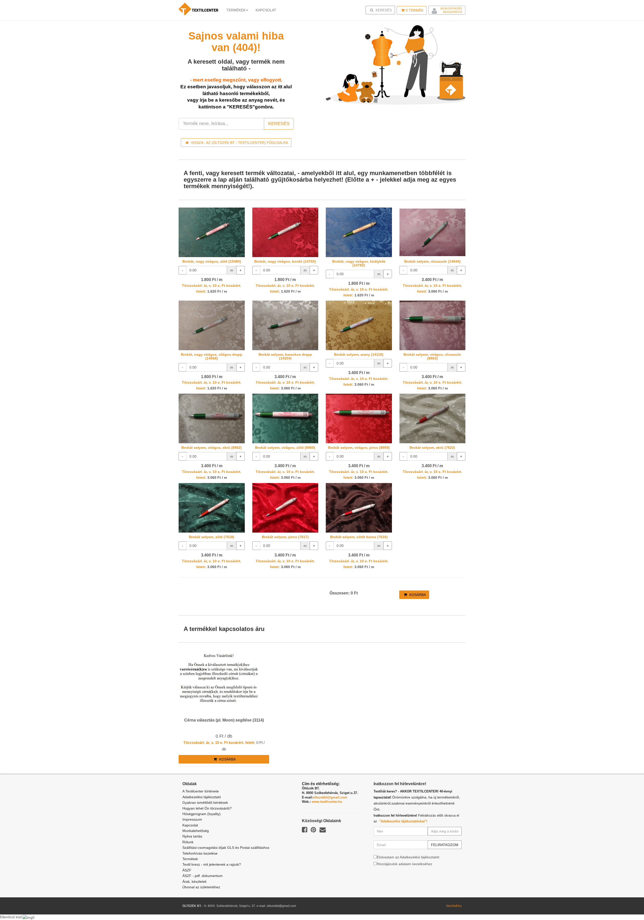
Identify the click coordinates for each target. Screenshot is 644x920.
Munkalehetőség (195, 831)
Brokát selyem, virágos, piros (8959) (359, 448)
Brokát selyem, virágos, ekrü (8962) (211, 448)
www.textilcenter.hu (327, 802)
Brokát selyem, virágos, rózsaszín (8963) (432, 356)
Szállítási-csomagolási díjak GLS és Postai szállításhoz (225, 848)
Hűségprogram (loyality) (201, 814)
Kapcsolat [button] (266, 10)
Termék (414, 10)
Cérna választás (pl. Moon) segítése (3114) (224, 720)
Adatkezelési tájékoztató (201, 797)
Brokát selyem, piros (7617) (285, 537)
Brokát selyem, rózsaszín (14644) (432, 261)
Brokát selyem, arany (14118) (358, 354)
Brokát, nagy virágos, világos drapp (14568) (211, 356)
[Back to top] (627, 903)
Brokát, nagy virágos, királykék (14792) (358, 263)
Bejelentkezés (451, 8)
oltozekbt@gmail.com (330, 797)
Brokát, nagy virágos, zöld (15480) (211, 261)
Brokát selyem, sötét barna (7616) (359, 537)
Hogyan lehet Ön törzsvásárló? (207, 808)
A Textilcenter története (200, 791)
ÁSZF (186, 870)
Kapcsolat (190, 825)
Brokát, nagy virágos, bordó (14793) (285, 261)
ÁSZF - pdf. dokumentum (202, 876)
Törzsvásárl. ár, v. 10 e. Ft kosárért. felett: (219, 742)
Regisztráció (452, 12)
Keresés (382, 10)
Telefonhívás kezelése (200, 853)
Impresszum (192, 819)
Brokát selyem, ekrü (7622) (432, 448)
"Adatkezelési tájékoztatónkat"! (403, 821)
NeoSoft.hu (454, 906)
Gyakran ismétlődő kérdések (205, 803)
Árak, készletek (194, 881)
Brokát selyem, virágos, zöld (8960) (285, 448)
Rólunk (187, 842)
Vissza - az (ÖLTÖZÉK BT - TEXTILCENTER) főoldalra (239, 143)
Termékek (236, 10)
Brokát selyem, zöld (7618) (211, 537)
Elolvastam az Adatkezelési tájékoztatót (408, 857)
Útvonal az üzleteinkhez (201, 887)
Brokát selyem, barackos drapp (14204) (285, 356)
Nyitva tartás (192, 836)
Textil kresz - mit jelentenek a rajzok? (211, 864)
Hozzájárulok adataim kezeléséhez (404, 864)
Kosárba (417, 595)
